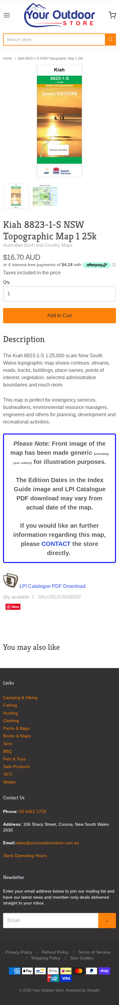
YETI (8, 774)
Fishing (10, 705)
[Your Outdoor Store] (59, 15)
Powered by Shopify (82, 990)
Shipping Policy (45, 957)
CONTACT (55, 543)
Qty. (7, 282)
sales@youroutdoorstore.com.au (47, 842)
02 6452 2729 (32, 811)
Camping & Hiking (20, 697)
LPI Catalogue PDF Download (51, 586)
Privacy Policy (18, 952)
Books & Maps (17, 735)
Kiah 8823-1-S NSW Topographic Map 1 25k (50, 58)
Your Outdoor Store (48, 990)
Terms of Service (94, 952)
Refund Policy (55, 952)
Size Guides (81, 957)
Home (7, 58)
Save (15, 606)
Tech (7, 743)
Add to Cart (59, 315)
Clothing (11, 720)
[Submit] (110, 39)
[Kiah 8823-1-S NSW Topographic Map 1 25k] (16, 196)
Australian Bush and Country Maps (38, 245)
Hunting (10, 713)
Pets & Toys (14, 758)
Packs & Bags (16, 728)
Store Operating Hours (25, 855)
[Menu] (13, 15)
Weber (9, 782)
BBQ (7, 751)
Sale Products (16, 766)
